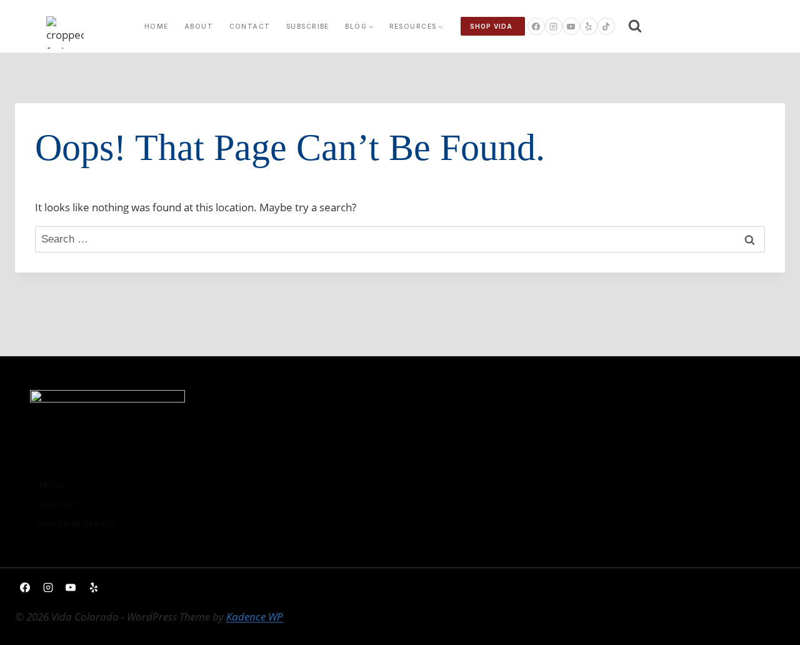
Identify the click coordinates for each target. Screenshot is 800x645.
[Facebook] (536, 26)
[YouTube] (571, 26)
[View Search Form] (635, 26)
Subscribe (307, 26)
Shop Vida (491, 26)
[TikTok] (606, 26)
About (198, 26)
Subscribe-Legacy (78, 524)
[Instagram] (553, 26)
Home (156, 26)
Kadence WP (254, 616)
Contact (250, 26)
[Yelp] (589, 26)
